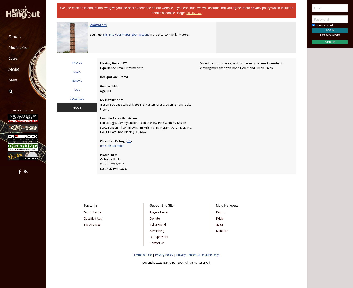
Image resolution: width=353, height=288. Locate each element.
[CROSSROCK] (23, 137)
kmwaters (98, 25)
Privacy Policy (164, 255)
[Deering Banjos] (23, 146)
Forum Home (92, 212)
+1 (129, 141)
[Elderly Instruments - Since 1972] (23, 127)
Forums (15, 36)
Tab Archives (92, 224)
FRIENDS (77, 62)
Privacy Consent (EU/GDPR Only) (198, 255)
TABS (77, 89)
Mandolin (222, 231)
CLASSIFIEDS (77, 98)
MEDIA (77, 71)
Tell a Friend (158, 224)
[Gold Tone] (23, 156)
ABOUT (77, 107)
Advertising (157, 231)
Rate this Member (112, 146)
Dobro (220, 212)
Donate (155, 218)
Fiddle (220, 218)
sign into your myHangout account (126, 34)
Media (14, 69)
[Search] (8, 91)
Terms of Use (143, 255)
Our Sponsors (159, 237)
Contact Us (157, 243)
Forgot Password (330, 34)
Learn (13, 58)
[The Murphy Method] (23, 118)
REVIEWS (77, 80)
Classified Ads (93, 218)
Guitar (220, 224)
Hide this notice (194, 13)
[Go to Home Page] (23, 11)
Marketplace (19, 47)
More (13, 80)
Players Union (159, 212)
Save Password (324, 25)
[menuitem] (23, 36)
